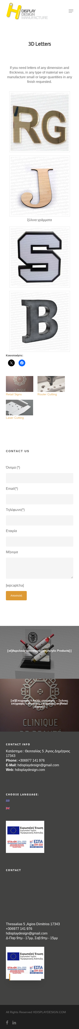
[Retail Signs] (19, 384)
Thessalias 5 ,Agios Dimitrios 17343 (33, 924)
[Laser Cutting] (19, 407)
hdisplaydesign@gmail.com (38, 765)
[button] (39, 122)
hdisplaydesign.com (30, 770)
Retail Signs (14, 394)
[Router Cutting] (51, 384)
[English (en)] (39, 808)
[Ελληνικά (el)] (39, 800)
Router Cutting (47, 394)
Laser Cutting (15, 417)
